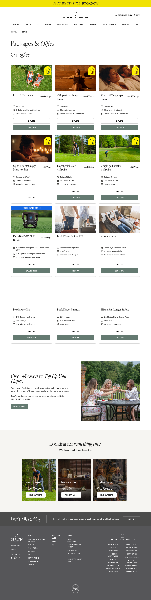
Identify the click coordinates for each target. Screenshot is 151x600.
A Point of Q (32, 548)
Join (53, 545)
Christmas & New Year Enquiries (36, 540)
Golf (28, 24)
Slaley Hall (113, 548)
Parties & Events (109, 24)
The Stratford (131, 544)
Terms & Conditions (72, 540)
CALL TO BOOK (31, 271)
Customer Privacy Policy (74, 546)
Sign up (131, 519)
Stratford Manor (131, 548)
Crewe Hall (113, 559)
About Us (31, 551)
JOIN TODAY (31, 338)
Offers (137, 24)
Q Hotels (14, 32)
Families (125, 24)
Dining (48, 24)
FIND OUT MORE (19, 406)
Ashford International (131, 561)
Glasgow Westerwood (113, 555)
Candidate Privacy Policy (75, 560)
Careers (31, 564)
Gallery (31, 545)
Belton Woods (113, 565)
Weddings (78, 24)
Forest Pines (113, 551)
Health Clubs (62, 24)
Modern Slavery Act (74, 555)
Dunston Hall (131, 572)
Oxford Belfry (131, 551)
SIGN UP (75, 271)
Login (54, 541)
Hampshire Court (131, 565)
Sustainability (33, 561)
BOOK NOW (31, 127)
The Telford (113, 572)
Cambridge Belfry (131, 568)
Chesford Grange (113, 568)
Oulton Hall (113, 544)
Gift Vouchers (33, 558)
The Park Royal (113, 562)
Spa (38, 24)
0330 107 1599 (15, 545)
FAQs (30, 555)
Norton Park (131, 554)
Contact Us (15, 549)
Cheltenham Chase (132, 557)
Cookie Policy (73, 550)
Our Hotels (16, 24)
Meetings (93, 24)
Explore (31, 121)
